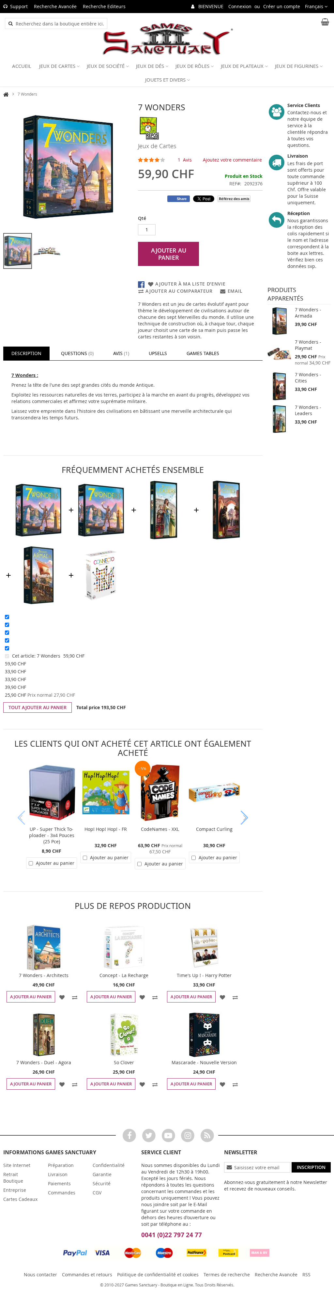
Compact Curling (214, 829)
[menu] (167, 72)
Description (26, 353)
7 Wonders (49, 656)
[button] (316, 6)
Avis (120, 353)
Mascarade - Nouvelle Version (204, 1062)
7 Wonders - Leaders (308, 410)
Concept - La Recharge (123, 975)
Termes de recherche (227, 1274)
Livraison (58, 1174)
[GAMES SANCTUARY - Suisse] (167, 39)
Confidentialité (109, 1165)
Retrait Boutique (13, 1177)
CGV (97, 1193)
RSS (306, 1274)
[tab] (26, 353)
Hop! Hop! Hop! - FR (105, 829)
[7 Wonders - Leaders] (279, 419)
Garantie (102, 1174)
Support (19, 6)
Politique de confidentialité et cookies (158, 1274)
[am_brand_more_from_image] (44, 948)
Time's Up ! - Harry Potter (204, 975)
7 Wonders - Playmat (308, 345)
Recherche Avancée (55, 6)
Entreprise (14, 1190)
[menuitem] (21, 66)
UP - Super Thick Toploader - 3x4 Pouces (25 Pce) (51, 835)
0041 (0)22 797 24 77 (171, 1235)
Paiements (59, 1183)
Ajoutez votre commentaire (232, 160)
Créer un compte (281, 6)
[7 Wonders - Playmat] (279, 353)
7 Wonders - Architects (43, 975)
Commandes (61, 1193)
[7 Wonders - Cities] (279, 386)
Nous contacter (40, 1274)
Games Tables (203, 353)
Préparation (61, 1165)
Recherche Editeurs (104, 6)
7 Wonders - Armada (308, 312)
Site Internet (16, 1165)
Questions (76, 353)
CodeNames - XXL (160, 829)
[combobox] (60, 23)
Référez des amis (234, 198)
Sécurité (102, 1183)
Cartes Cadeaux (20, 1199)
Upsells (158, 353)
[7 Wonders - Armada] (279, 321)
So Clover (124, 1062)
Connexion (239, 6)
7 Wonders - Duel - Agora (43, 1062)
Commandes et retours (87, 1274)
